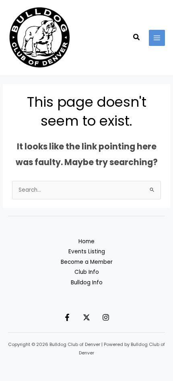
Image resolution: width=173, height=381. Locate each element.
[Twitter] (86, 317)
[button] (136, 37)
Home (86, 241)
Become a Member (87, 262)
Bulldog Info (87, 282)
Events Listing (86, 251)
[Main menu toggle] (157, 38)
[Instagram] (105, 317)
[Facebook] (67, 317)
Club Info (86, 272)
